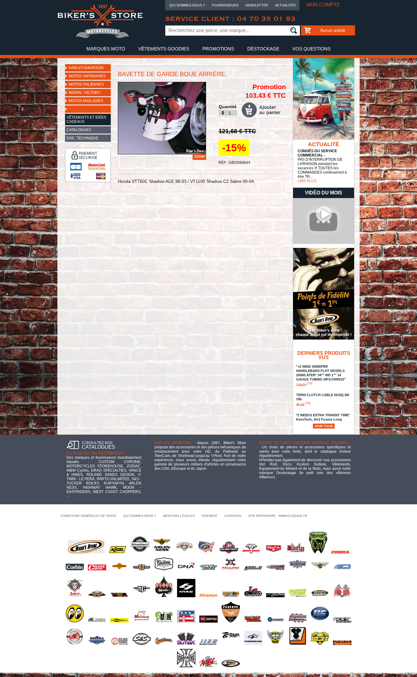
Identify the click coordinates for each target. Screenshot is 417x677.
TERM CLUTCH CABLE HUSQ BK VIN (323, 400)
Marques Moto (105, 48)
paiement (209, 515)
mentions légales (179, 515)
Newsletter (256, 5)
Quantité (228, 106)
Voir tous (323, 426)
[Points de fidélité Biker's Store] (323, 338)
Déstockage (263, 48)
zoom (199, 156)
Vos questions (311, 48)
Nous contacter (208, 61)
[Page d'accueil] (100, 37)
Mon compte (323, 4)
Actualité (323, 144)
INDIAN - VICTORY (84, 92)
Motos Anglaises (86, 101)
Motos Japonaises (87, 76)
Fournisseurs (225, 5)
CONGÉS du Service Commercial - (317, 153)
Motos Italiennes (86, 84)
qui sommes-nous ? (139, 515)
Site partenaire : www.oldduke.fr (277, 515)
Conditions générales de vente (88, 515)
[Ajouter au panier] (264, 109)
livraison (232, 515)
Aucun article (332, 30)
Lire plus (307, 181)
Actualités (285, 5)
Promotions (218, 48)
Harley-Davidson (86, 68)
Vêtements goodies (163, 48)
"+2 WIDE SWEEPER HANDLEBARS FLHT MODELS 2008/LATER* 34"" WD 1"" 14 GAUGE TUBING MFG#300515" (321, 376)
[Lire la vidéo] (323, 243)
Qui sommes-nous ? (187, 5)
